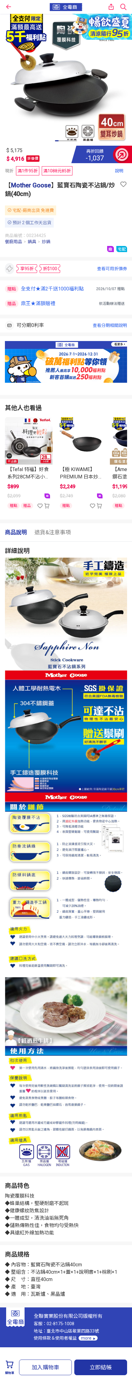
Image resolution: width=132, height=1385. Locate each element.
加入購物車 (45, 1367)
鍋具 (32, 241)
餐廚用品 (13, 241)
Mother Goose (31, 185)
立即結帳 (101, 1367)
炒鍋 (46, 241)
